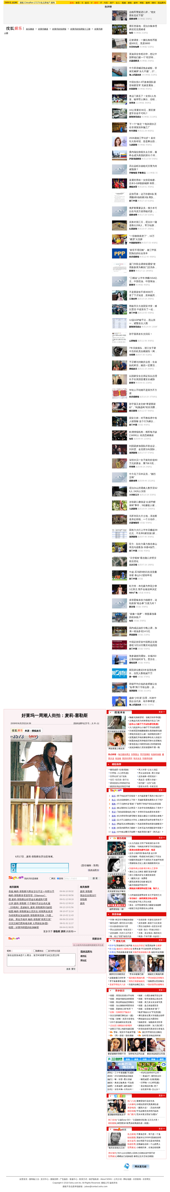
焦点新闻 (131, 1134)
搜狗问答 (116, 790)
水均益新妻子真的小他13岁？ (151, 796)
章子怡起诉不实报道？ (127, 796)
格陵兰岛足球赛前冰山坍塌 (141, 908)
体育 (78, 3)
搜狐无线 (120, 941)
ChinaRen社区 (119, 1129)
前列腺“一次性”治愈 (147, 783)
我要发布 (97, 938)
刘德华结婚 (147, 758)
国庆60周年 (127, 758)
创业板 (118, 758)
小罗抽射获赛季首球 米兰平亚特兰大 (145, 895)
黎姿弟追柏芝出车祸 (156, 1054)
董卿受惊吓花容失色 (145, 1101)
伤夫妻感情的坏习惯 (119, 926)
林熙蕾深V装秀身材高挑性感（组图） (133, 1123)
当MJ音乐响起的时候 (151, 1035)
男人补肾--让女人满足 (148, 770)
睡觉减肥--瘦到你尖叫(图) (121, 923)
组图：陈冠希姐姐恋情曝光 (122, 1002)
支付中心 (45, 1179)
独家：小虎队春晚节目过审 (150, 995)
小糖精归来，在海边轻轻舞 (148, 1147)
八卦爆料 (131, 1104)
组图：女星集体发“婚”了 (149, 1009)
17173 (37, 2)
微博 (148, 3)
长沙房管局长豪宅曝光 (127, 816)
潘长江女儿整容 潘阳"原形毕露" (143, 872)
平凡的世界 (146, 949)
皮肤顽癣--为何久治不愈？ (121, 933)
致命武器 (146, 853)
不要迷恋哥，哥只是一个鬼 (148, 1134)
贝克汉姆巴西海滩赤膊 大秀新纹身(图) (28, 923)
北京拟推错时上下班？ (127, 800)
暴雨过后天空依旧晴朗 (144, 1156)
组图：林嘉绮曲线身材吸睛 (122, 999)
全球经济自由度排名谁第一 (150, 812)
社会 (114, 832)
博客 (142, 3)
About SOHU (106, 1179)
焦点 (114, 800)
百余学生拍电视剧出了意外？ (151, 808)
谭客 (131, 734)
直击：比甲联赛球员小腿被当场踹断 (145, 905)
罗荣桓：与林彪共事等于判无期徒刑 (145, 846)
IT (101, 3)
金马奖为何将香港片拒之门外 (147, 721)
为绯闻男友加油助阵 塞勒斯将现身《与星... (31, 915)
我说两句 (162, 3)
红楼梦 (159, 945)
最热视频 (121, 838)
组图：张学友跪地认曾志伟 (150, 999)
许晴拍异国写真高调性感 (147, 1104)
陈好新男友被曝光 (156, 984)
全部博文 (147, 1179)
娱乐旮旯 (131, 1141)
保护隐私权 (94, 1179)
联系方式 (83, 1179)
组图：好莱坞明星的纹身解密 (24, 927)
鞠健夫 (132, 717)
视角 (114, 804)
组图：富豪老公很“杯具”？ (121, 1009)
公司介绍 (118, 1179)
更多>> (162, 712)
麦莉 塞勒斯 (86, 891)
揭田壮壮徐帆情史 (117, 974)
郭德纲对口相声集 (124, 945)
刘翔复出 (135, 754)
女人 (118, 3)
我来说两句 (79, 723)
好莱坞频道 (43, 29)
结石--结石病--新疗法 (119, 780)
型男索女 (131, 1147)
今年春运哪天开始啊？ (127, 832)
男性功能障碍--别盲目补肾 (150, 926)
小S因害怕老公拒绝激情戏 (149, 744)
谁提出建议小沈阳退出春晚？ (151, 816)
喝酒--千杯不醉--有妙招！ (149, 936)
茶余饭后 (120, 990)
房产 (112, 3)
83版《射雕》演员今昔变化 (122, 1019)
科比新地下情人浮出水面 (140, 902)
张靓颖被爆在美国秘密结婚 (150, 731)
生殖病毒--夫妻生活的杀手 (150, 920)
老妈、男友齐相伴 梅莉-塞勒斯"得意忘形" (30, 919)
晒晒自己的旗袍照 (125, 1156)
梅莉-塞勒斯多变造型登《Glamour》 (27, 895)
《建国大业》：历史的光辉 (148, 1108)
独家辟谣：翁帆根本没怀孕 (150, 1022)
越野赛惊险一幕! (116, 909)
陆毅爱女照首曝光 (156, 981)
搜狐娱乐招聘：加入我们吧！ (151, 1025)
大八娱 (132, 727)
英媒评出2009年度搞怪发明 (148, 1137)
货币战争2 (156, 949)
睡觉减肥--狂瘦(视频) (119, 770)
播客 (130, 3)
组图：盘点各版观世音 (148, 1005)
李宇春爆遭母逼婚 (118, 981)
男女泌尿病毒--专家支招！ (121, 930)
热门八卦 (131, 1101)
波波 (131, 747)
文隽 (131, 721)
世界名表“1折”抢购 (118, 776)
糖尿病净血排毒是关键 (120, 786)
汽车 (106, 3)
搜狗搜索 (16, 878)
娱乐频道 (30, 29)
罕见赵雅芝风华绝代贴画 (147, 1111)
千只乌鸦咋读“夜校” (125, 804)
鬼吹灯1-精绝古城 (124, 949)
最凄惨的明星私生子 (117, 1115)
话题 (114, 820)
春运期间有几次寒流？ (127, 808)
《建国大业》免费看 (138, 878)
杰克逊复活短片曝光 (117, 891)
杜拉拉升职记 (139, 945)
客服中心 (74, 1179)
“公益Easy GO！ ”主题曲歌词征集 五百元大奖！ (138, 1120)
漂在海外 (112, 1153)
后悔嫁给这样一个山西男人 (148, 1144)
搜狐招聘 (54, 1179)
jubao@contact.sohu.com (96, 1186)
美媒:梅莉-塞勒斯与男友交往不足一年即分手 (31, 891)
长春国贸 (133, 731)
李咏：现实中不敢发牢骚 (124, 1032)
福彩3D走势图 (157, 952)
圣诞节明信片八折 (118, 984)
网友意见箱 (140, 1166)
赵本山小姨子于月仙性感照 (148, 727)
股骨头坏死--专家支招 (148, 786)
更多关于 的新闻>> (59, 931)
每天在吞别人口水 (117, 1148)
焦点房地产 (45, 2)
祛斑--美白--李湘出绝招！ (149, 930)
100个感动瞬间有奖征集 (120, 1022)
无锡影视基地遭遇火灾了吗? (150, 800)
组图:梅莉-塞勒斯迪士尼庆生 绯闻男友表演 (31, 911)
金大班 (154, 853)
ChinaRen (29, 2)
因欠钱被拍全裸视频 (117, 731)
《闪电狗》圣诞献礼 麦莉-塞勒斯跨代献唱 (30, 907)
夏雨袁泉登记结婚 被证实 (140, 882)
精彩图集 (112, 1123)
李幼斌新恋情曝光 (156, 978)
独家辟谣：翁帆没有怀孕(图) (148, 717)
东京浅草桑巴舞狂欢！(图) (121, 1015)
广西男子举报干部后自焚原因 (148, 804)
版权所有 (114, 1183)
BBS (154, 3)
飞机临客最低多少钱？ (127, 812)
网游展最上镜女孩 (117, 748)
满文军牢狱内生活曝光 (152, 1032)
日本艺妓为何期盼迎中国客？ (151, 828)
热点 (114, 824)
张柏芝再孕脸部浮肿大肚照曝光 (148, 741)
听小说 (112, 949)
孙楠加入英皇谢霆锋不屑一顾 (147, 747)
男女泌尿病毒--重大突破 (149, 773)
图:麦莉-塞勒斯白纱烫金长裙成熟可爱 (28, 899)
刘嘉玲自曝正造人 (137, 984)
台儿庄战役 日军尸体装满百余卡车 (144, 843)
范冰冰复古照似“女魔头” (147, 1114)
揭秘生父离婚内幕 (156, 974)
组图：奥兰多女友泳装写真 (150, 1002)
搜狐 (22, 2)
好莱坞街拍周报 (59, 29)
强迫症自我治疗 (88, 895)
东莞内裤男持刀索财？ (127, 828)
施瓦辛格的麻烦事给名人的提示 (148, 737)
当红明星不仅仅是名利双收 (148, 1141)
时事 (114, 828)
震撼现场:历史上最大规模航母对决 (144, 863)
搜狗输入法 (34, 1179)
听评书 (112, 945)
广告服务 (64, 1179)
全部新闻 (137, 1179)
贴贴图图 (131, 1137)
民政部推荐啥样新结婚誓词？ (151, 824)
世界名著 (137, 949)
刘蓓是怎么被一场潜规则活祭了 (148, 734)
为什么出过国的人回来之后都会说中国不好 (136, 1153)
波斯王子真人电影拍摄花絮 (122, 1029)
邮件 (136, 3)
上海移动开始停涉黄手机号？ (151, 820)
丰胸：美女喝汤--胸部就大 (150, 933)
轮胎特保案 (156, 754)
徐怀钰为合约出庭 (136, 1054)
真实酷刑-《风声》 (116, 857)
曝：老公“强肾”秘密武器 (120, 936)
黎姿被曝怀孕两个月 (117, 1054)
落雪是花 (133, 744)
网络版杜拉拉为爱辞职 (148, 1019)
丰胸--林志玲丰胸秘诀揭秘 (121, 920)
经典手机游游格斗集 (142, 952)
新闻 (114, 816)
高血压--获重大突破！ (148, 780)
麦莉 (82, 903)
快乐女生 (137, 758)
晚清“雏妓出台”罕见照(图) (149, 1012)
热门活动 (112, 1120)
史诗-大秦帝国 (135, 853)
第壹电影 (131, 1108)
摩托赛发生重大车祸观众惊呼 (151, 1015)
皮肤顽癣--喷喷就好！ (148, 776)
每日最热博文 (124, 754)
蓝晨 (131, 737)
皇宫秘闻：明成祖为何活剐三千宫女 (145, 856)
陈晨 (131, 741)
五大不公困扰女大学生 (127, 820)
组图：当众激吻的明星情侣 (122, 1005)
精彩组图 (131, 1111)
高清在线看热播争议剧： (140, 850)
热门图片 (131, 1114)
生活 (114, 808)
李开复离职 (145, 754)
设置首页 (23, 1179)
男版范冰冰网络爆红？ (127, 824)
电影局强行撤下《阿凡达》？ (151, 832)
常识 (114, 812)
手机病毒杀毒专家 (124, 952)
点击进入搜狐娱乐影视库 (121, 1025)
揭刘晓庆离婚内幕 (137, 978)
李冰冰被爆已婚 (136, 974)
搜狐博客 (119, 712)
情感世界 (131, 1144)
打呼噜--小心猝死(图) (119, 773)
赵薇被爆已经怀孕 (118, 978)
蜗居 (153, 850)
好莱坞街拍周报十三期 (80, 29)
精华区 (83, 956)
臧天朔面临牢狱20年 (138, 885)
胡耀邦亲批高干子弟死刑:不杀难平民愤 (146, 860)
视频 (124, 3)
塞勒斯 (83, 899)
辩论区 (83, 960)
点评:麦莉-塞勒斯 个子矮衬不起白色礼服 (29, 903)
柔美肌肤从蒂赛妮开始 (120, 783)
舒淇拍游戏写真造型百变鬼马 (151, 1029)
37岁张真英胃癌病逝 (116, 874)
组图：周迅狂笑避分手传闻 (122, 995)
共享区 (112, 952)
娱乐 (87, 3)
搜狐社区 (119, 1096)
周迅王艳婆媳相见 (137, 981)
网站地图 (127, 1179)
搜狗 (53, 2)
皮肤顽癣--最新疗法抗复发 (150, 923)
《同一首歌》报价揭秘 (123, 1035)
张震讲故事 (150, 945)
